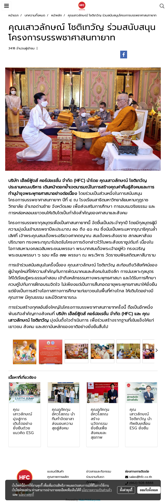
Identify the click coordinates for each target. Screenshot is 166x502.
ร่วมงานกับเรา (95, 477)
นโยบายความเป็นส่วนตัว (97, 490)
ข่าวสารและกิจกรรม (98, 471)
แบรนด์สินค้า (55, 471)
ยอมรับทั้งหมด (149, 490)
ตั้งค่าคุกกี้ (126, 490)
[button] (160, 6)
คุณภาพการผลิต (58, 477)
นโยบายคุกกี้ (26, 494)
